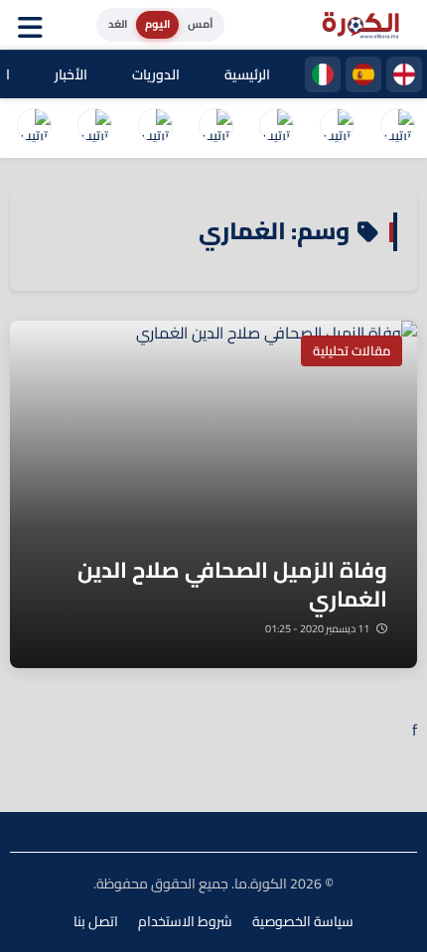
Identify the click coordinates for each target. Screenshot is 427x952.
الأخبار (71, 74)
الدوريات (156, 74)
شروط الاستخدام (185, 921)
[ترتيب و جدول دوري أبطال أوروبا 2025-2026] (34, 128)
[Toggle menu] (35, 25)
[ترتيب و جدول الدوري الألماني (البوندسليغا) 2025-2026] (94, 128)
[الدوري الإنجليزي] (404, 74)
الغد (117, 24)
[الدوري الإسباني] (363, 74)
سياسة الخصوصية (303, 921)
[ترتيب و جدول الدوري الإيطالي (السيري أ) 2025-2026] (276, 128)
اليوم (157, 24)
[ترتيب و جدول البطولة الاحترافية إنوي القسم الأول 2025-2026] (397, 128)
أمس (200, 24)
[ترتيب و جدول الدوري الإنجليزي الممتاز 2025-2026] (155, 128)
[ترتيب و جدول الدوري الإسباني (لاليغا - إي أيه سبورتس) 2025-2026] (336, 128)
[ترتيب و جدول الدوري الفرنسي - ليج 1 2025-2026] (215, 128)
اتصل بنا (95, 921)
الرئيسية (247, 74)
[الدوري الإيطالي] (323, 74)
